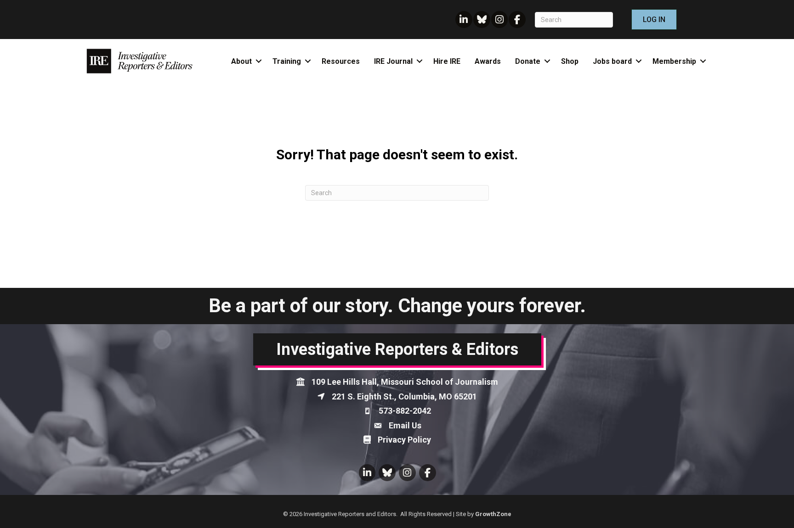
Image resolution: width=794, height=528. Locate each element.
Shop (569, 61)
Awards (488, 61)
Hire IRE (446, 61)
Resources (341, 61)
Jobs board (612, 61)
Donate (527, 61)
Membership (674, 61)
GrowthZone (493, 514)
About (241, 61)
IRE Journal (393, 61)
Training (286, 61)
